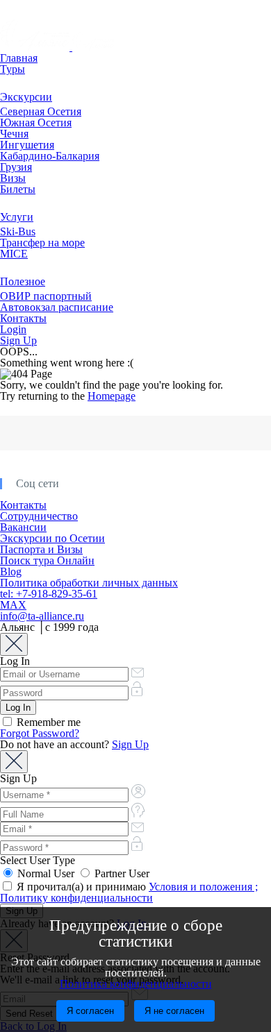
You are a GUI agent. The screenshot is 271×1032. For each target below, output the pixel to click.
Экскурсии (26, 97)
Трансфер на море (42, 242)
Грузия (16, 167)
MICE (14, 254)
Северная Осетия (40, 111)
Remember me (47, 722)
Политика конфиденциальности (136, 984)
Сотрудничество (39, 516)
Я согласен (90, 1011)
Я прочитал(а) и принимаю (129, 892)
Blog (11, 571)
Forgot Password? (39, 733)
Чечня (14, 133)
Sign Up (18, 340)
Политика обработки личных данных (89, 583)
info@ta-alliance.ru (42, 616)
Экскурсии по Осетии (52, 538)
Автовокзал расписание (56, 307)
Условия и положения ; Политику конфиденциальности (129, 892)
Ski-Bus (17, 231)
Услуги (16, 217)
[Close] (14, 644)
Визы (13, 178)
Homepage (112, 396)
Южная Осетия (36, 122)
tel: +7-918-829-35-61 (48, 594)
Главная (19, 58)
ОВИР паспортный (46, 296)
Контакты (23, 318)
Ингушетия (27, 145)
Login (13, 329)
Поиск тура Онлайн (47, 560)
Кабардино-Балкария (49, 156)
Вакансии (23, 527)
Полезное (22, 281)
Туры (12, 69)
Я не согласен (174, 1011)
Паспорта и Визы (41, 549)
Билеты (17, 189)
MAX (13, 605)
